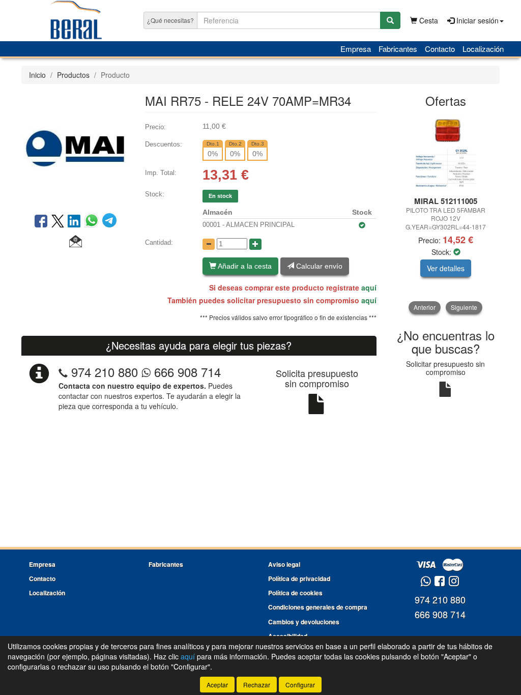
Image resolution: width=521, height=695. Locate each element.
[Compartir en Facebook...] (41, 222)
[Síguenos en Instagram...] (453, 581)
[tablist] (446, 213)
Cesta (427, 20)
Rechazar (256, 684)
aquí (369, 287)
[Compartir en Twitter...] (57, 222)
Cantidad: (159, 242)
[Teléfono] (63, 372)
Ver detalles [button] (446, 268)
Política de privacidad (299, 578)
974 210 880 (104, 372)
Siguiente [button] (464, 307)
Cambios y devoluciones (303, 621)
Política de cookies (295, 592)
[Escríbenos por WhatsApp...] (425, 581)
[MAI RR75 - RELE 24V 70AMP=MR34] (75, 147)
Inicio (37, 75)
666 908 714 (186, 372)
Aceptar (217, 684)
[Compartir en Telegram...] (109, 222)
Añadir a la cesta (244, 266)
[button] (75, 242)
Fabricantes (398, 48)
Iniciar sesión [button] (476, 20)
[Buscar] (390, 20)
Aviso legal (284, 564)
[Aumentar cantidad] (255, 244)
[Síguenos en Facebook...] (439, 581)
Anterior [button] (425, 307)
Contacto (440, 48)
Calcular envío (318, 266)
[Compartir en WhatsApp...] (93, 222)
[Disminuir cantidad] (208, 244)
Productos (73, 75)
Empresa (355, 48)
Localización (483, 48)
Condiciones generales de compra (317, 607)
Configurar (300, 684)
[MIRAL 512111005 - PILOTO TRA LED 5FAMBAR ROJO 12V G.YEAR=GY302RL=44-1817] (446, 152)
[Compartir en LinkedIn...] (74, 222)
